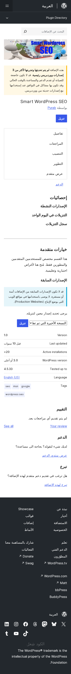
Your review (58, 426)
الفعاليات (28, 549)
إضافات (28, 523)
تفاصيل (58, 133)
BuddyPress (58, 597)
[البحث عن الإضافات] (25, 31)
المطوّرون (60, 556)
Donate (26, 556)
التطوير (58, 164)
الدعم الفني (59, 549)
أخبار (64, 516)
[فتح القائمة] (6, 6)
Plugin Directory (56, 17)
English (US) (12, 377)
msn (15, 386)
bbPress (61, 590)
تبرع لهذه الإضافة (55, 485)
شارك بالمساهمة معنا (19, 542)
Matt (61, 583)
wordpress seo (15, 394)
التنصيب (57, 153)
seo (8, 386)
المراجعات (56, 143)
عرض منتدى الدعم (54, 455)
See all (8, 426)
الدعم (59, 184)
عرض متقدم (55, 174)
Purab (52, 108)
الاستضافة (60, 523)
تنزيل (61, 118)
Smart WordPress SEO (43, 101)
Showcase (26, 509)
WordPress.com (53, 576)
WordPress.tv (55, 563)
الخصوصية (60, 530)
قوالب (29, 516)
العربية (53, 614)
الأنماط (29, 530)
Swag (27, 563)
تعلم (64, 542)
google (25, 386)
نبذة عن (62, 509)
